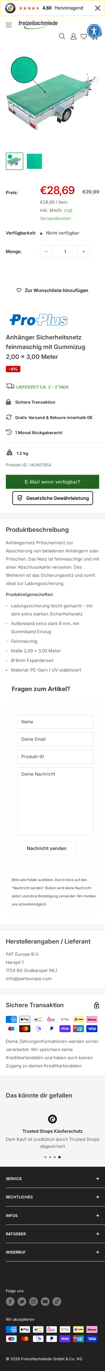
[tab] (52, 686)
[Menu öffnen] (9, 25)
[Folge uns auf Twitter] (22, 1301)
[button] (52, 482)
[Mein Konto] (73, 36)
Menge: (14, 251)
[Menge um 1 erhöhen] (84, 252)
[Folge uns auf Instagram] (33, 1301)
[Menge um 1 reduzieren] (46, 252)
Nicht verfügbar (52, 273)
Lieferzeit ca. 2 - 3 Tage (42, 386)
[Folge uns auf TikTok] (56, 1301)
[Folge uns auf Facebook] (10, 1301)
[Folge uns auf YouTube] (45, 1301)
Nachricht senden (46, 848)
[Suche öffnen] (62, 36)
